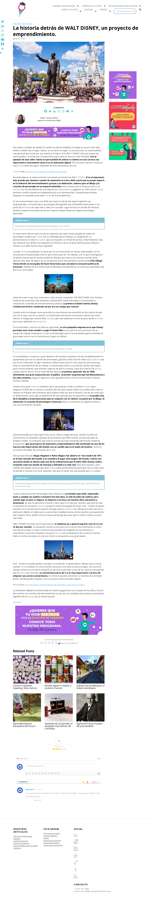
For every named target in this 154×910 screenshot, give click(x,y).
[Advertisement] (123, 56)
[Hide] (1, 53)
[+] (58, 773)
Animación (17, 602)
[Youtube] (68, 111)
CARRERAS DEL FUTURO (92, 6)
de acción (24, 841)
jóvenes (58, 840)
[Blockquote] (45, 773)
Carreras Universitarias (22, 836)
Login (98, 758)
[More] (72, 111)
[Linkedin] (54, 111)
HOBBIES (103, 9)
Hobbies (16, 839)
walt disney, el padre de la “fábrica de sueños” (47, 171)
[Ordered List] (39, 773)
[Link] (52, 773)
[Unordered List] (42, 773)
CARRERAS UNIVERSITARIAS (63, 6)
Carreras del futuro (21, 843)
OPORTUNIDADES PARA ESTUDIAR (122, 6)
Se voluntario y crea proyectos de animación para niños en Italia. (55, 584)
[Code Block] (49, 773)
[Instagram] (63, 111)
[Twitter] (50, 111)
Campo (16, 841)
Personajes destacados (22, 24)
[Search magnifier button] (133, 11)
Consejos (17, 848)
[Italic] (30, 773)
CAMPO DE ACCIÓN (69, 9)
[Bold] (26, 773)
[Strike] (36, 773)
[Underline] (33, 773)
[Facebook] (46, 111)
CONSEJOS (88, 9)
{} (55, 773)
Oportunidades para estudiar (25, 846)
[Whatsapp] (59, 111)
